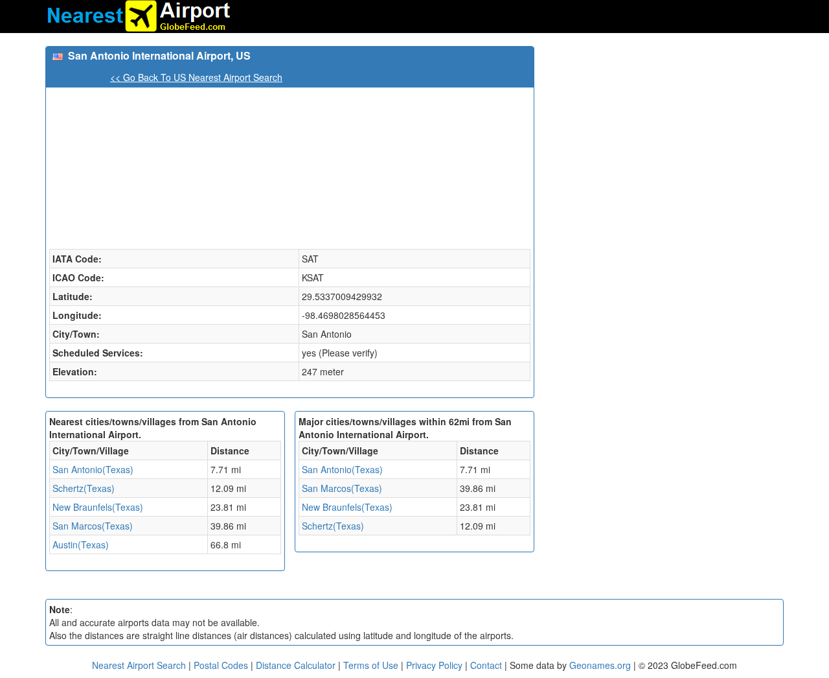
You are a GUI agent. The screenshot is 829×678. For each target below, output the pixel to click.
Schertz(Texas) (83, 488)
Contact (486, 665)
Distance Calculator (295, 665)
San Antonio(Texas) (92, 469)
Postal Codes (221, 665)
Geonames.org (600, 665)
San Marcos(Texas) (92, 525)
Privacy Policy (435, 665)
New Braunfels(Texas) (97, 506)
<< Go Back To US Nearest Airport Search (196, 77)
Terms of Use (372, 665)
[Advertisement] (664, 137)
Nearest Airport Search (139, 665)
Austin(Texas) (80, 544)
